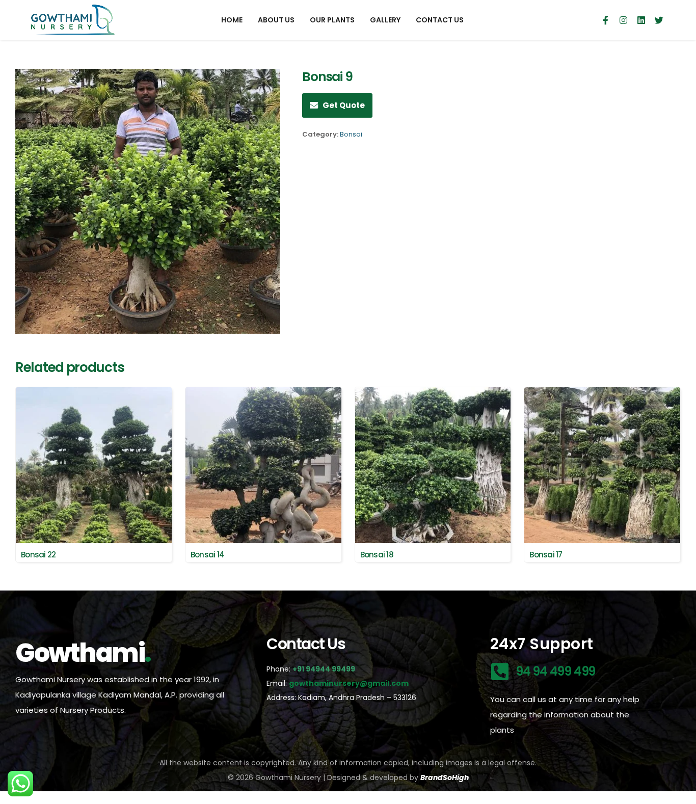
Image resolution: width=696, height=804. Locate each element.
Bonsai (351, 134)
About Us (276, 20)
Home (232, 20)
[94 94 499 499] (500, 672)
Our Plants (332, 20)
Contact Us (440, 20)
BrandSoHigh (444, 777)
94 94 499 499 (555, 671)
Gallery (385, 20)
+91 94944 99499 (324, 669)
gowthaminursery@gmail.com (349, 683)
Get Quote (344, 105)
